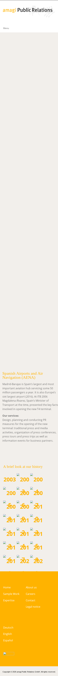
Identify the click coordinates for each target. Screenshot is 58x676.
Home (7, 587)
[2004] (36, 485)
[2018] (36, 553)
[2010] (36, 512)
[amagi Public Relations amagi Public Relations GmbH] (29, 11)
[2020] (23, 566)
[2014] (23, 539)
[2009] (23, 512)
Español (8, 640)
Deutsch (8, 627)
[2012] (23, 525)
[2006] (23, 498)
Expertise (9, 600)
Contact (30, 600)
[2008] (9, 512)
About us (31, 587)
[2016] (9, 553)
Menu (6, 28)
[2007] (36, 498)
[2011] (9, 525)
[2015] (36, 539)
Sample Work (11, 594)
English (7, 634)
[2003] (23, 485)
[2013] (9, 539)
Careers (30, 594)
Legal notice (33, 606)
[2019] (9, 566)
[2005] (9, 498)
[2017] (23, 553)
